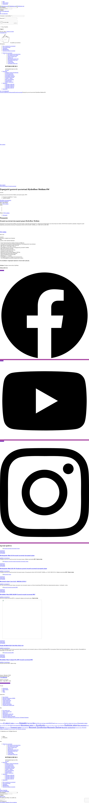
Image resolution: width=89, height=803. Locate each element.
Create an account (10, 31)
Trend (53, 723)
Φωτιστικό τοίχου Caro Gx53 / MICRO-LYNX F (13, 581)
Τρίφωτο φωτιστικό (7, 727)
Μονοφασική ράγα (27, 725)
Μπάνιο (34, 725)
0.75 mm (1, 723)
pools (47, 723)
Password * (2, 18)
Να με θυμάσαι (4, 26)
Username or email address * (6, 15)
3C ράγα (11, 723)
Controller (17, 723)
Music (44, 723)
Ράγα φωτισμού (81, 725)
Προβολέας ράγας (70, 725)
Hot (34, 723)
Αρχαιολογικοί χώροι (61, 723)
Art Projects (10, 61)
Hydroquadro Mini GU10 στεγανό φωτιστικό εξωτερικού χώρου (17, 555)
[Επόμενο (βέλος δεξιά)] (1, 800)
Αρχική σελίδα (3, 92)
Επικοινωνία (5, 3)
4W (14, 723)
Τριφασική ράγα (15, 727)
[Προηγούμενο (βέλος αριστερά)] (0, 800)
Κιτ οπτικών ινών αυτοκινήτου (14, 54)
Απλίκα (56, 723)
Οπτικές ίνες (10, 57)
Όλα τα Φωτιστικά (10, 92)
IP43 (36, 723)
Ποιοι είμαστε (5, 2)
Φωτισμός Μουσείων (25, 727)
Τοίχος (2, 727)
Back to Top (2, 796)
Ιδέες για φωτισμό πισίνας (4, 725)
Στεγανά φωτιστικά (18, 92)
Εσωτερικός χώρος (82, 723)
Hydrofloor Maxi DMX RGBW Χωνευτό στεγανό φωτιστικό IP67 (17, 594)
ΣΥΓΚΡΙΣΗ (2, 802)
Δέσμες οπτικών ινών (12, 56)
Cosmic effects (11, 62)
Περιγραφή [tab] (5, 215)
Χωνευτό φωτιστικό (22, 729)
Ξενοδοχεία (40, 725)
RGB (50, 723)
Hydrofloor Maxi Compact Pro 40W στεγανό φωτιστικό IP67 (16, 659)
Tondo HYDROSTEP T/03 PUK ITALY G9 (11, 645)
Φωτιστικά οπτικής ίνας (13, 60)
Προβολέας (62, 725)
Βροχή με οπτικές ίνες (69, 723)
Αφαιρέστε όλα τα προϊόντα (11, 802)
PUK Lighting (5, 203)
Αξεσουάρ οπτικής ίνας (12, 63)
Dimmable (23, 723)
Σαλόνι (88, 725)
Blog (4, 1)
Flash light (29, 723)
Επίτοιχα (75, 723)
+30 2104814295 (3, 677)
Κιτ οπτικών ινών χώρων (13, 55)
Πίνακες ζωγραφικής (55, 725)
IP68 (42, 723)
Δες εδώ (7, 70)
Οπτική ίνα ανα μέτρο (48, 725)
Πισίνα (59, 725)
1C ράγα (6, 723)
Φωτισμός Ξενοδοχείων (38, 727)
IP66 (40, 723)
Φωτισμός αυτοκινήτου (68, 727)
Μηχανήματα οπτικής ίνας (13, 58)
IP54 (38, 723)
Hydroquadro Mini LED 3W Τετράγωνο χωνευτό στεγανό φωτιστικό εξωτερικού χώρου (23, 568)
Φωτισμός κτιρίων (78, 727)
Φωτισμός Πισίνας (54, 727)
